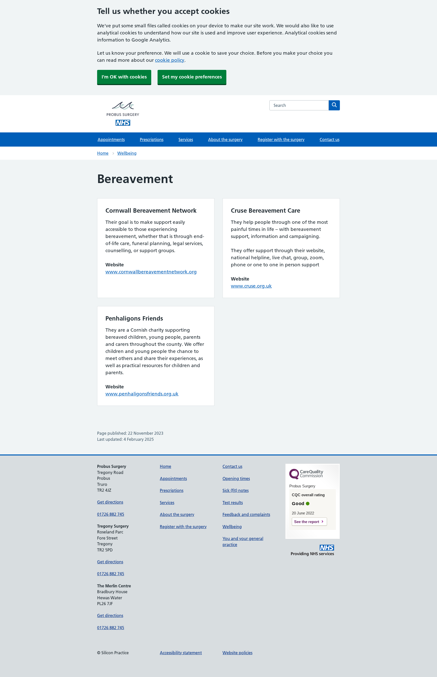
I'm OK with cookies (124, 77)
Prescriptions (151, 139)
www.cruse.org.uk (251, 286)
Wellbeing (127, 153)
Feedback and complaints (246, 514)
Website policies (237, 652)
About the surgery (225, 139)
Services (186, 139)
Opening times (236, 478)
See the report (306, 522)
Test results (233, 502)
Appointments (111, 139)
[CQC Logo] (306, 478)
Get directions (110, 502)
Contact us (329, 139)
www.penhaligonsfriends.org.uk (142, 394)
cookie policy (169, 60)
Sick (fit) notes (236, 490)
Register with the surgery (281, 139)
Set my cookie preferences (192, 77)
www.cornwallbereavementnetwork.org (151, 272)
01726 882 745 (110, 514)
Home (102, 153)
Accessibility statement (181, 652)
